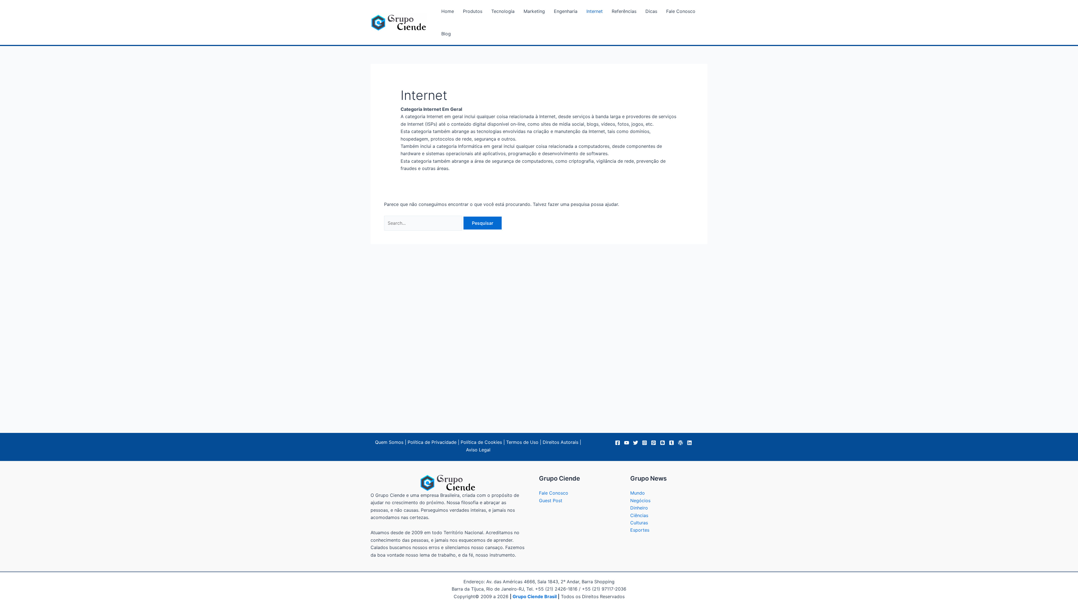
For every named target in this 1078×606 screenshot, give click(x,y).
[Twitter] (635, 442)
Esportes (639, 530)
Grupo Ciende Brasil (535, 596)
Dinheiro (639, 508)
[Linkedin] (689, 442)
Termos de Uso (522, 442)
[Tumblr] (671, 442)
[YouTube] (626, 442)
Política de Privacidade (432, 442)
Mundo (637, 493)
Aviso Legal (478, 450)
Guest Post (550, 500)
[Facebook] (617, 442)
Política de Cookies (481, 442)
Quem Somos (389, 442)
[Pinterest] (653, 442)
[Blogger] (662, 442)
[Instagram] (644, 442)
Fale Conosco (553, 493)
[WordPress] (680, 442)
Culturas (639, 522)
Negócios (640, 500)
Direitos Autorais (560, 442)
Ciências (639, 515)
